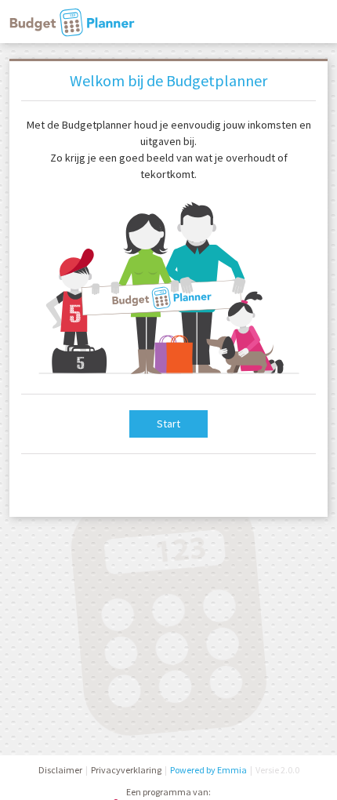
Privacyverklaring (126, 770)
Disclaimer (60, 770)
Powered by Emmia (208, 770)
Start (168, 423)
